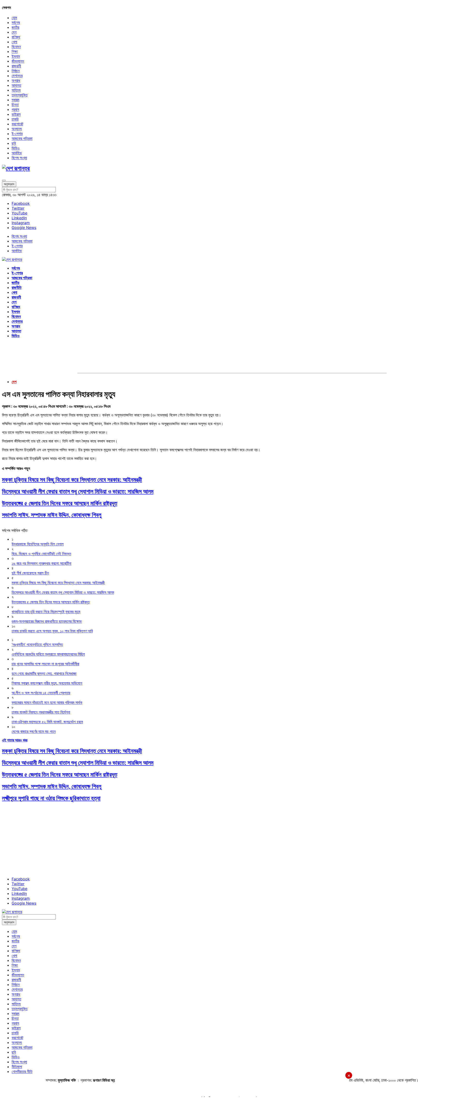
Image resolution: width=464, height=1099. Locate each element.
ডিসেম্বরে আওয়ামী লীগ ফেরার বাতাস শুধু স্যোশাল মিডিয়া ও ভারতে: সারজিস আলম (77, 491)
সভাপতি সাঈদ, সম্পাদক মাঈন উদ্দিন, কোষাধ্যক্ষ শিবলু (51, 514)
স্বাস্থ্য (15, 99)
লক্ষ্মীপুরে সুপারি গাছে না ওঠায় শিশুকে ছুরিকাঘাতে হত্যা (51, 798)
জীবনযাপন (18, 61)
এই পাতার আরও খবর (14, 740)
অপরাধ (16, 80)
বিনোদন (16, 46)
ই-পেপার (17, 133)
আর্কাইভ (17, 152)
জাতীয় (15, 27)
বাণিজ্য (16, 37)
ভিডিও (16, 148)
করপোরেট (17, 123)
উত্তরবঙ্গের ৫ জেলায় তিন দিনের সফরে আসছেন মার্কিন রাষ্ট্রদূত (59, 503)
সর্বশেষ (16, 22)
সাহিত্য (16, 90)
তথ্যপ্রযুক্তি (20, 95)
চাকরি (15, 119)
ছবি (14, 143)
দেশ (14, 32)
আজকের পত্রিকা (22, 138)
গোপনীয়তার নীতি (22, 1071)
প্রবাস (15, 109)
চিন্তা (15, 104)
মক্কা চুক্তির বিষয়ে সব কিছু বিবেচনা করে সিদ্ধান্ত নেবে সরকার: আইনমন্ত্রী (72, 479)
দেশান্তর (17, 75)
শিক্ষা (15, 51)
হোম (14, 17)
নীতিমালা (17, 1066)
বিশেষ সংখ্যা (19, 157)
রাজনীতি (17, 287)
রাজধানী (16, 66)
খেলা (14, 41)
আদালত (16, 85)
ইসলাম (16, 56)
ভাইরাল (16, 114)
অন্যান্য (17, 128)
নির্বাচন (16, 70)
